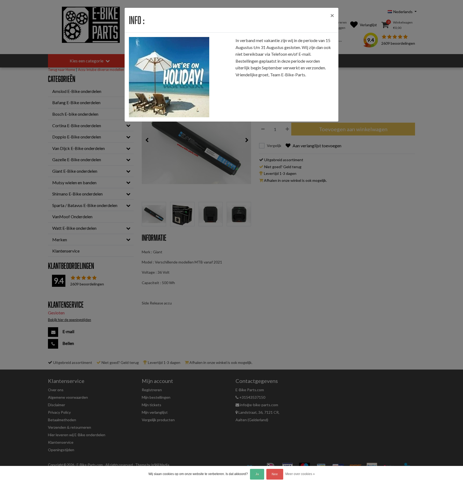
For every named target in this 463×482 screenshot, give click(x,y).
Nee (275, 474)
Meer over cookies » (300, 474)
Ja (257, 474)
